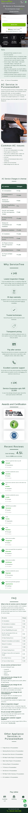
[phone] (21, 2)
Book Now (14, 24)
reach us (23, 301)
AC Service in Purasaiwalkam (11, 80)
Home (2, 80)
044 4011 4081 (12, 723)
